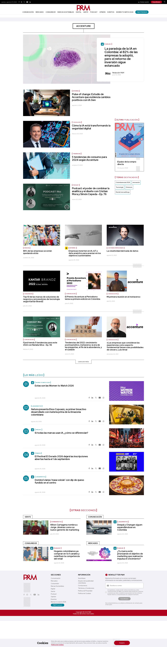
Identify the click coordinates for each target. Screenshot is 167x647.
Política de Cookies (57, 645)
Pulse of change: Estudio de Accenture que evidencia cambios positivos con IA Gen (91, 97)
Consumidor (51, 12)
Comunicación (28, 12)
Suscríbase (156, 2)
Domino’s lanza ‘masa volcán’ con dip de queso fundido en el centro (59, 481)
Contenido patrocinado (115, 248)
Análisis (26, 248)
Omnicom (129, 187)
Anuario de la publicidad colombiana (85, 582)
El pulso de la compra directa (126, 163)
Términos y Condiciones (86, 588)
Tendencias (76, 153)
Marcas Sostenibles (66, 12)
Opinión (102, 12)
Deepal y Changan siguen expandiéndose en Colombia (129, 527)
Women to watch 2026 (124, 12)
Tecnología (77, 122)
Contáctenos (82, 586)
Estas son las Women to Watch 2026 (54, 385)
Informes (76, 91)
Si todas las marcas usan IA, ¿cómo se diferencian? (61, 432)
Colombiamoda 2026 (123, 182)
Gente (85, 12)
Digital (78, 12)
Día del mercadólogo (123, 192)
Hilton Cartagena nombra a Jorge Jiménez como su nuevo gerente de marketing (64, 527)
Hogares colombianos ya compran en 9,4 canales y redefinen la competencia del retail (67, 555)
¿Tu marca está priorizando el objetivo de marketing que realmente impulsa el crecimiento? (130, 555)
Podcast (94, 12)
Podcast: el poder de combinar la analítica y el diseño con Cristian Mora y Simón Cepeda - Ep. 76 (90, 191)
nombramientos (56, 522)
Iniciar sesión (144, 2)
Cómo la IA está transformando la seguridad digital (91, 127)
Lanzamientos (122, 522)
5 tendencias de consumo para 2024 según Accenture (89, 158)
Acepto (122, 643)
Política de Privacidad (85, 591)
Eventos (110, 12)
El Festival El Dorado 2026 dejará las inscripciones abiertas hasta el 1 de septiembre (61, 458)
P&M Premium (142, 12)
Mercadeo (40, 12)
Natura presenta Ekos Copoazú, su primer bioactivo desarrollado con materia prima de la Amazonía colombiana (58, 412)
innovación (136, 182)
